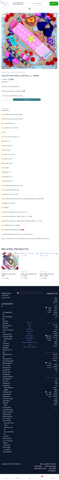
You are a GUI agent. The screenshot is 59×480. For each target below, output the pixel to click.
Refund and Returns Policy (29, 342)
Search (54, 3)
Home (29, 333)
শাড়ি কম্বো (22, 72)
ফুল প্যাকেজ (12, 72)
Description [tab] (5, 110)
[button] (29, 9)
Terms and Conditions (29, 347)
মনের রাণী (18, 72)
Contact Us (29, 331)
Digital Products (6, 293)
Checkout (29, 329)
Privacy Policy (29, 338)
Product (29, 340)
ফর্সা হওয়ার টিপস (5, 295)
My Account (29, 336)
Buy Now (27, 99)
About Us (29, 322)
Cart (29, 327)
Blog (29, 325)
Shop (29, 344)
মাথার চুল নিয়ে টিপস (6, 298)
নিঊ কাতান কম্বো (5, 72)
